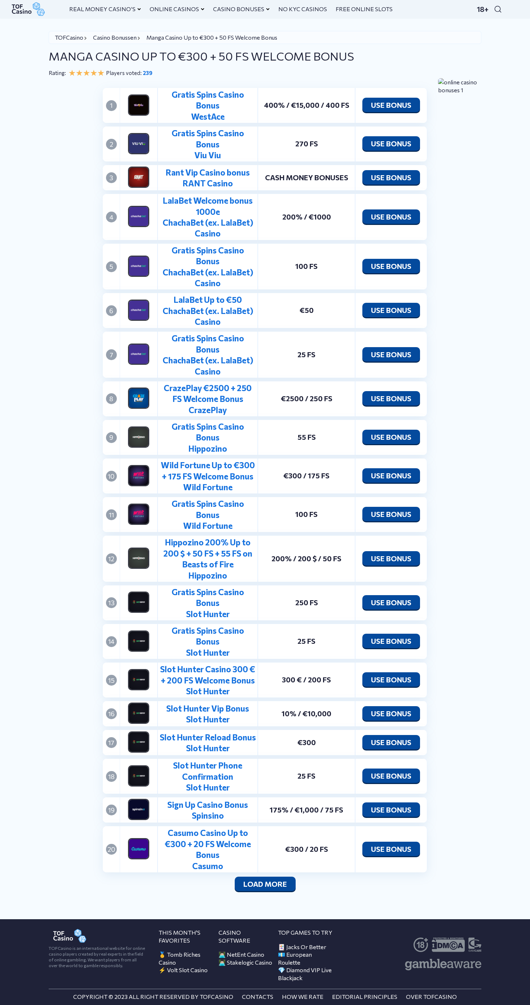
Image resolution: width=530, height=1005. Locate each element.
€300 (306, 742)
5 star (101, 73)
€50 (307, 310)
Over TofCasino (431, 996)
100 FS (306, 266)
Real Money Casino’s (102, 8)
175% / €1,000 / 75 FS (306, 809)
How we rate (302, 996)
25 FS (306, 354)
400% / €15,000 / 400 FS (306, 105)
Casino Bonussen (115, 37)
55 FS (306, 436)
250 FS (306, 602)
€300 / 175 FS (306, 475)
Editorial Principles (364, 996)
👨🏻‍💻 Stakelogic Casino (245, 962)
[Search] (498, 9)
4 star (93, 73)
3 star (86, 73)
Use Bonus (391, 105)
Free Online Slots (364, 8)
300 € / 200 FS (306, 679)
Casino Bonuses (238, 8)
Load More (265, 884)
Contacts (257, 996)
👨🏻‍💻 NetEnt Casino (241, 954)
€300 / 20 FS (306, 849)
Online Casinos (174, 8)
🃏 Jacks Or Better (302, 946)
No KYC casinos (302, 8)
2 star (79, 73)
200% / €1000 (306, 216)
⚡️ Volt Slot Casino (183, 969)
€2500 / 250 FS (306, 398)
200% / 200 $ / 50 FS (306, 558)
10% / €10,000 (306, 713)
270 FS (306, 143)
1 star (72, 73)
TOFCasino (69, 37)
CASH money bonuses (306, 177)
